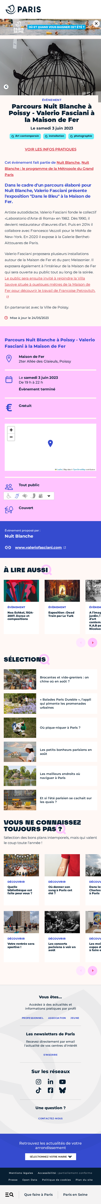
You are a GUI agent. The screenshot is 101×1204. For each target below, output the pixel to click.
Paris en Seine (75, 1194)
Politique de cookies (56, 1179)
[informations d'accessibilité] (29, 496)
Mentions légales (21, 1173)
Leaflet (59, 469)
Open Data (29, 1179)
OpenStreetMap (79, 469)
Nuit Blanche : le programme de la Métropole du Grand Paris (49, 168)
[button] (50, 443)
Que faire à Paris (38, 1194)
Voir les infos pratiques (50, 149)
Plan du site (84, 1179)
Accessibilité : (65, 1173)
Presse (13, 1179)
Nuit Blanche (68, 162)
